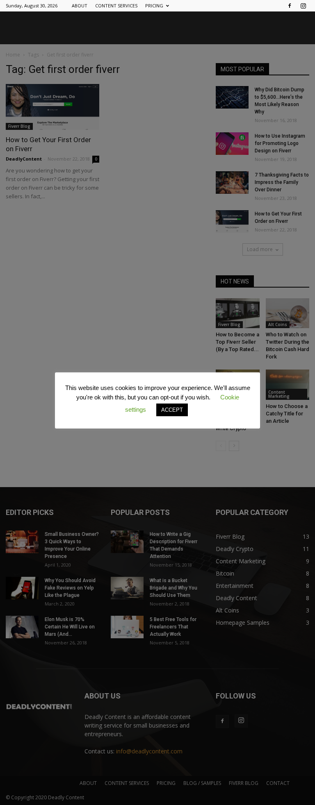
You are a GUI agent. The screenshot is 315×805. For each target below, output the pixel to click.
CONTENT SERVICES (116, 5)
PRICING (154, 5)
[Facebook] (289, 5)
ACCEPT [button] (172, 410)
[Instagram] (303, 5)
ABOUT (79, 5)
